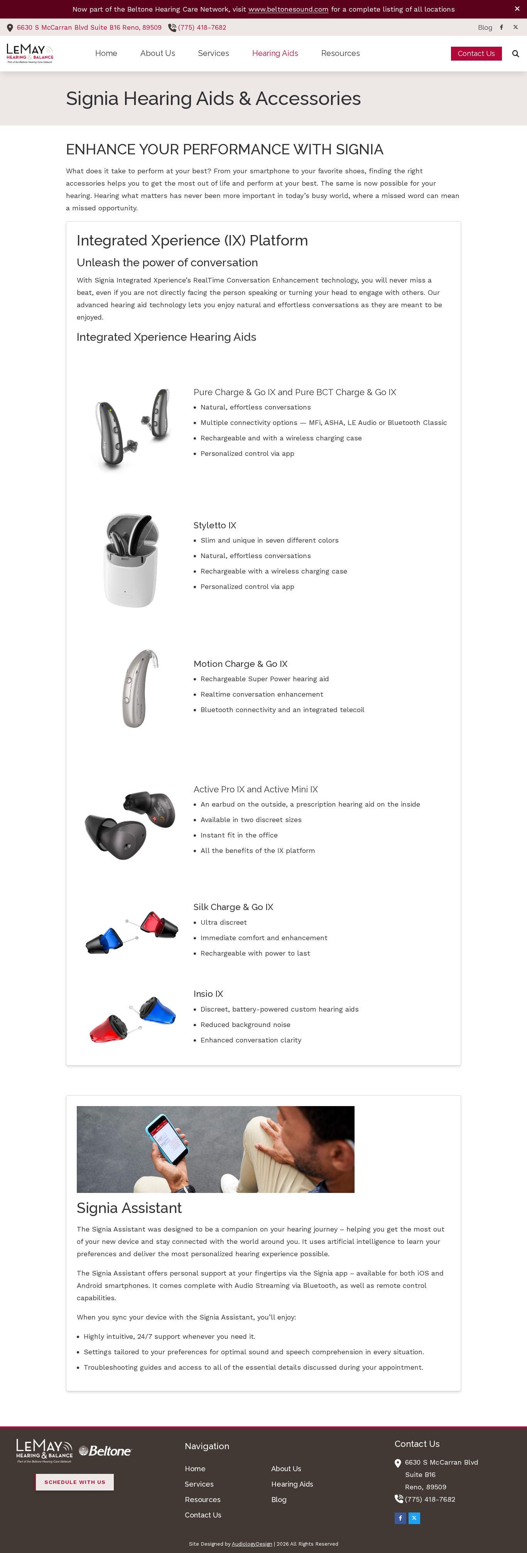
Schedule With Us (75, 1482)
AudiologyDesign (252, 1544)
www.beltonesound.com (288, 9)
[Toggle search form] (515, 53)
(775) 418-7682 (202, 27)
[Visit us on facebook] (501, 27)
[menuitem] (483, 27)
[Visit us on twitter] (515, 27)
